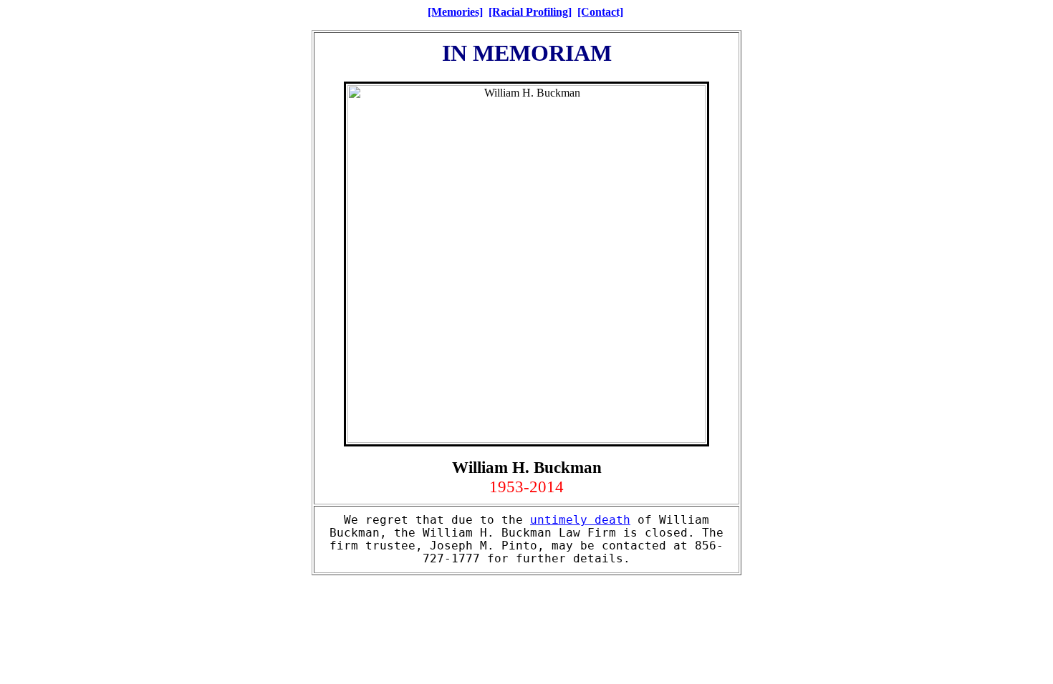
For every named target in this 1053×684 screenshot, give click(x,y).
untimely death (580, 520)
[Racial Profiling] (530, 12)
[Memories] (455, 12)
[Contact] (600, 12)
